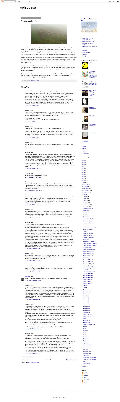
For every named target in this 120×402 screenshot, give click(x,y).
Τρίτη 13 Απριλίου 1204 (89, 271)
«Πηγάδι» (85, 231)
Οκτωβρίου (86, 188)
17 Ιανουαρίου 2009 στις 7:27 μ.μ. (33, 137)
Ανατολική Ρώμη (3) (88, 273)
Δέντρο (85, 326)
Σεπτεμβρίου (86, 190)
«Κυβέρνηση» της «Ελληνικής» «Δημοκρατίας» (93, 83)
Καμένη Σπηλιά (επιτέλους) (89, 227)
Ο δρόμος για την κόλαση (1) (90, 245)
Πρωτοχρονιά (86, 363)
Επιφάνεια (85, 341)
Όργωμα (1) (86, 302)
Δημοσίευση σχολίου (28, 356)
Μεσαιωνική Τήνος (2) (88, 262)
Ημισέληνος (86, 212)
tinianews (84, 54)
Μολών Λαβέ (86, 225)
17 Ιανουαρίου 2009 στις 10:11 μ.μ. (33, 204)
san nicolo (84, 146)
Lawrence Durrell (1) (88, 208)
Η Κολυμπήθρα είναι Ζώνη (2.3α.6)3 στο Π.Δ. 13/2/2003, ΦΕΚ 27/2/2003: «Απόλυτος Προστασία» (89, 75)
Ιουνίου (85, 196)
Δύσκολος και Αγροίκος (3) (92, 125)
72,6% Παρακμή (87, 347)
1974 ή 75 (91, 116)
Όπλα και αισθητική (87, 221)
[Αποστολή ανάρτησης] (43, 80)
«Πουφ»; (91, 63)
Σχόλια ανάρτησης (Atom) (33, 362)
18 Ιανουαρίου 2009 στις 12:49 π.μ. (33, 280)
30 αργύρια (86, 216)
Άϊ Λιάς (85, 328)
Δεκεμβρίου (86, 184)
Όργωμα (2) (86, 300)
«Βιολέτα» (85, 361)
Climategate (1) (85, 141)
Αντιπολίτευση (86, 320)
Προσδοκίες (86, 257)
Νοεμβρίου (86, 186)
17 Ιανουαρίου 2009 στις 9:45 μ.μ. (33, 177)
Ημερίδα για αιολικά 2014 (88, 41)
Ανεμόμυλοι (86, 239)
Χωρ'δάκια (85, 330)
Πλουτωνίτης (86, 355)
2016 (83, 168)
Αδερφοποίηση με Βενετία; (89, 241)
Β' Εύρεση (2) (86, 310)
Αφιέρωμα (85, 293)
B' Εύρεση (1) (86, 312)
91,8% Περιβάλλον (87, 345)
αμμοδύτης (27, 276)
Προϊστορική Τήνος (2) (88, 314)
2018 (83, 164)
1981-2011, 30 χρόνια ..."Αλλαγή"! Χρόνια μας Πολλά (92, 93)
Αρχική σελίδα (48, 360)
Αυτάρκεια (85, 336)
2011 (83, 178)
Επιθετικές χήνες (87, 322)
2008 (83, 366)
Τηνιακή (84, 56)
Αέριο (84, 334)
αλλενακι (84, 150)
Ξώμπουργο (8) (87, 351)
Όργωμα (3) (86, 298)
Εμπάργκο (85, 339)
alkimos (84, 148)
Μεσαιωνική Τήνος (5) (88, 253)
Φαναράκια (86, 210)
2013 (83, 174)
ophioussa (28, 7)
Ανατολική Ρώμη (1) (88, 277)
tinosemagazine (86, 52)
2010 (83, 180)
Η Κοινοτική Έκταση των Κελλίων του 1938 (87, 39)
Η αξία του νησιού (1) (88, 235)
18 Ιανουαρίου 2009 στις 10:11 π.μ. (33, 329)
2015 (83, 170)
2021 (83, 160)
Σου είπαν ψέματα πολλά (92, 108)
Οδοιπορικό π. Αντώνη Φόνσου (89, 46)
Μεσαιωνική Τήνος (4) (88, 255)
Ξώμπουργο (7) (87, 353)
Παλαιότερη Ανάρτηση (71, 360)
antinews (84, 152)
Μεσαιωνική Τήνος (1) (88, 266)
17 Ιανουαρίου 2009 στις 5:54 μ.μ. (33, 121)
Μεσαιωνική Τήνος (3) (88, 260)
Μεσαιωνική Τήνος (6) (88, 251)
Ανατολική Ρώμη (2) (88, 275)
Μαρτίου (85, 202)
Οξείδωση (85, 343)
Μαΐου (85, 198)
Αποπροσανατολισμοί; (88, 237)
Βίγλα (84, 332)
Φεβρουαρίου (86, 204)
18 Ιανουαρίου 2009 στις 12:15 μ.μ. (33, 353)
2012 (83, 176)
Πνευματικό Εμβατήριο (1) (89, 359)
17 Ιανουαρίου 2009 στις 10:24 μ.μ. (33, 248)
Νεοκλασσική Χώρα (87, 289)
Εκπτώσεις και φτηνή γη (89, 229)
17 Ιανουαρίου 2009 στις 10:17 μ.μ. (33, 218)
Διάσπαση (85, 349)
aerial (85, 377)
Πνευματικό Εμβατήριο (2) (89, 357)
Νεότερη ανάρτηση (26, 360)
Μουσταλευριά (92, 133)
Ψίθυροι (85, 287)
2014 (83, 172)
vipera (85, 382)
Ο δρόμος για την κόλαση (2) (90, 243)
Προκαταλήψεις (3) (87, 279)
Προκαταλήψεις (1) (87, 283)
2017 (83, 166)
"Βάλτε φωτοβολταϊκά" (88, 264)
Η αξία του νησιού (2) (88, 233)
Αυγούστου (86, 192)
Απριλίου (85, 200)
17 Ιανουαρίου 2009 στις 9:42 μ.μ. (33, 168)
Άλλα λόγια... (92, 99)
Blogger (64, 397)
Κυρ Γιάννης (86, 296)
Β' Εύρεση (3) (86, 308)
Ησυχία (85, 285)
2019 (83, 162)
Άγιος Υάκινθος (87, 291)
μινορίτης (86, 375)
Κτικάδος (85, 214)
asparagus (86, 379)
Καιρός (85, 318)
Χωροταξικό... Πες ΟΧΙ (88, 219)
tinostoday (84, 50)
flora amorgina (85, 153)
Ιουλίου (85, 194)
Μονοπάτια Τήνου (87, 247)
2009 (83, 182)
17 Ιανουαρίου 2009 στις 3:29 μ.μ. (33, 105)
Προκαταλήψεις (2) (87, 281)
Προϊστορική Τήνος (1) (88, 316)
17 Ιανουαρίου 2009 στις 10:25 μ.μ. (33, 260)
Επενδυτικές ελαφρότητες (89, 249)
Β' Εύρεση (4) (86, 306)
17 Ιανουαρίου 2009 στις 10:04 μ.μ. (33, 190)
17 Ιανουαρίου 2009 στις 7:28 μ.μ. (33, 148)
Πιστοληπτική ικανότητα (89, 324)
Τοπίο (84, 304)
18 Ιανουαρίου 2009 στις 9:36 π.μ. (33, 299)
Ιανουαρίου (86, 206)
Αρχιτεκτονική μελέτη (88, 223)
